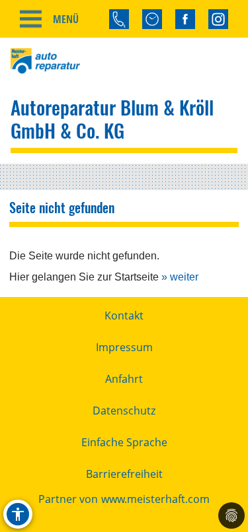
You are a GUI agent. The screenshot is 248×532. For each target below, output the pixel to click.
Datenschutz (124, 410)
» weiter (179, 277)
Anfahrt (124, 379)
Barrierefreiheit (124, 474)
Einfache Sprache (124, 442)
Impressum (124, 347)
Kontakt (124, 315)
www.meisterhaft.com (155, 499)
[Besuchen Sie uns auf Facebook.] (185, 19)
